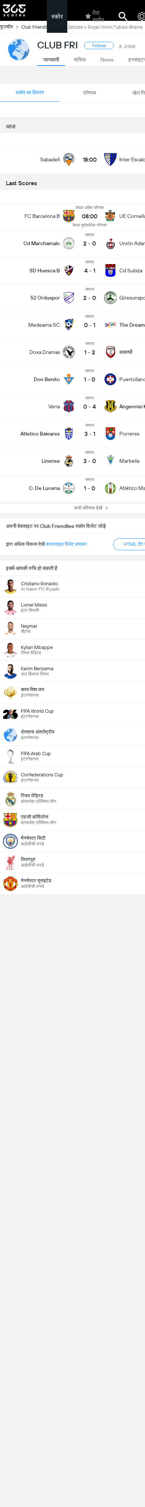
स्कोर (57, 16)
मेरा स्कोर (98, 16)
